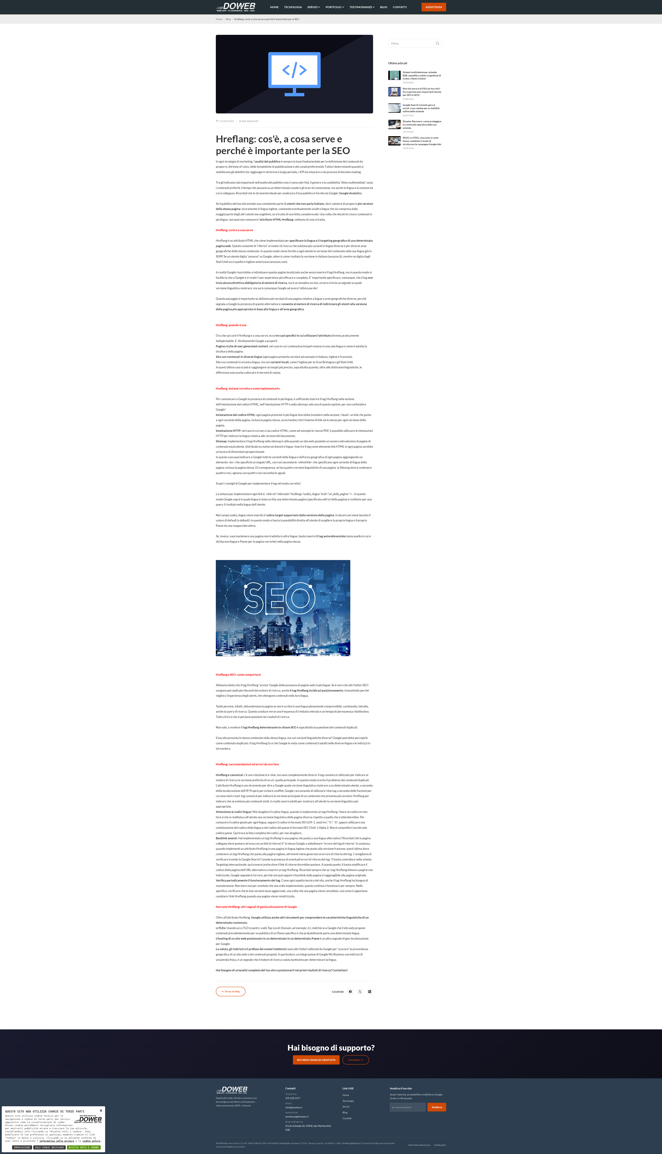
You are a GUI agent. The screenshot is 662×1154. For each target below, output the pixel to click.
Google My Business (331, 954)
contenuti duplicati (345, 727)
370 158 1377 (292, 1098)
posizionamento (332, 690)
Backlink (221, 838)
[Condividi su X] (360, 991)
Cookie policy (440, 1145)
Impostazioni (22, 1147)
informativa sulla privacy (57, 1141)
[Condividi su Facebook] (350, 991)
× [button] (101, 1110)
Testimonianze (361, 7)
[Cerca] (437, 43)
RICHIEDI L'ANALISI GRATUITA (316, 1059)
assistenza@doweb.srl (297, 1116)
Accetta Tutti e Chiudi (84, 1147)
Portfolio (333, 7)
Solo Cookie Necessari (49, 1147)
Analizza (437, 1107)
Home (274, 7)
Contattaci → (355, 1059)
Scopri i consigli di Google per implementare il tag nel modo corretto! (258, 483)
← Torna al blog (231, 991)
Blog (383, 7)
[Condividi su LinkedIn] (369, 991)
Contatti (400, 7)
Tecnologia (293, 7)
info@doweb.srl (293, 1107)
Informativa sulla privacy (419, 1145)
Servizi (312, 7)
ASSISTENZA (434, 7)
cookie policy (91, 1141)
